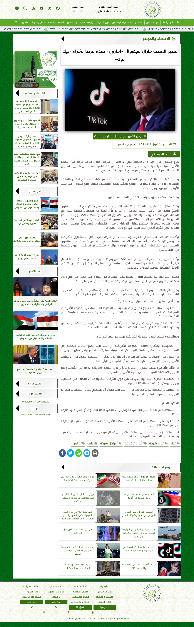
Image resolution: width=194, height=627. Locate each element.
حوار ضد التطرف (86, 22)
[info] (17, 8)
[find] (25, 8)
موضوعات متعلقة (162, 467)
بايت (90, 443)
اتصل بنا (80, 607)
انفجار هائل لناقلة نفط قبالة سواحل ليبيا (41, 28)
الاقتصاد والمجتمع (55, 22)
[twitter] (50, 8)
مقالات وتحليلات (135, 22)
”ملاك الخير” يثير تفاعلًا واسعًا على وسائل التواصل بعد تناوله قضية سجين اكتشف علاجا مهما (114, 28)
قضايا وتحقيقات (37, 22)
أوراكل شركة (109, 443)
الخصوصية (104, 607)
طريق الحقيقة (103, 22)
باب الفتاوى (71, 22)
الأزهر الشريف (104, 602)
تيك (174, 443)
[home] (178, 22)
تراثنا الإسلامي (119, 22)
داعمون (24, 22)
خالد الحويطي (161, 154)
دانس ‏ (76, 443)
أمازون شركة (134, 443)
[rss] (33, 8)
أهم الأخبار (35, 271)
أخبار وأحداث (167, 22)
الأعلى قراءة (35, 384)
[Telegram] (86, 453)
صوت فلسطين (152, 22)
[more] (16, 22)
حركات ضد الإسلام (31, 597)
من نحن (56, 602)
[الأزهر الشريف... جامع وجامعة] (35, 69)
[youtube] (41, 8)
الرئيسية (104, 586)
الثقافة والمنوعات (80, 602)
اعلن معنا (31, 602)
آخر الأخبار (35, 191)
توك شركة (157, 443)
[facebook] (58, 8)
